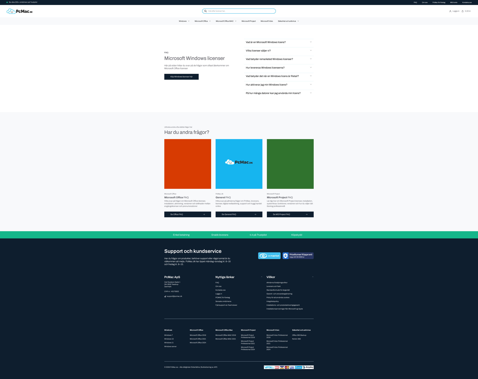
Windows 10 (169, 339)
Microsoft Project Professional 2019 (248, 336)
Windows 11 (169, 343)
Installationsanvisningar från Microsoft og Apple (285, 309)
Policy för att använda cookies (278, 297)
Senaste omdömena (223, 301)
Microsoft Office (201, 21)
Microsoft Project (249, 21)
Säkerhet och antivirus (287, 21)
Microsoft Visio (267, 21)
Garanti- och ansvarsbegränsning (279, 294)
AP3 (215, 367)
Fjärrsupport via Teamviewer (226, 305)
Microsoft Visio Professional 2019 (277, 336)
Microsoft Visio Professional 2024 (277, 348)
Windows (183, 21)
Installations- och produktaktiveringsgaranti (283, 305)
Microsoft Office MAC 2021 (225, 339)
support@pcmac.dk (174, 296)
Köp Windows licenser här (181, 77)
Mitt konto (453, 2)
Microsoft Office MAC (225, 21)
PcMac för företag (439, 2)
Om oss (425, 2)
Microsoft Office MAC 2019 (225, 335)
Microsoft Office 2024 (198, 343)
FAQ (415, 2)
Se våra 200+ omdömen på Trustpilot (23, 2)
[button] (279, 42)
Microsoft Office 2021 (198, 339)
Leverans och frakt (274, 286)
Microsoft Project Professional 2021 (248, 342)
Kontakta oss (467, 2)
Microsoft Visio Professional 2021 (277, 342)
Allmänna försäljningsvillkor (277, 283)
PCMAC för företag (222, 297)
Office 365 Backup (299, 335)
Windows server (170, 346)
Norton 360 (296, 339)
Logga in (218, 294)
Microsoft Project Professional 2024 (248, 348)
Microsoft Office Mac (224, 330)
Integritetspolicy (273, 301)
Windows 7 (168, 335)
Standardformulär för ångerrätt (278, 290)
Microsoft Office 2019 (198, 335)
